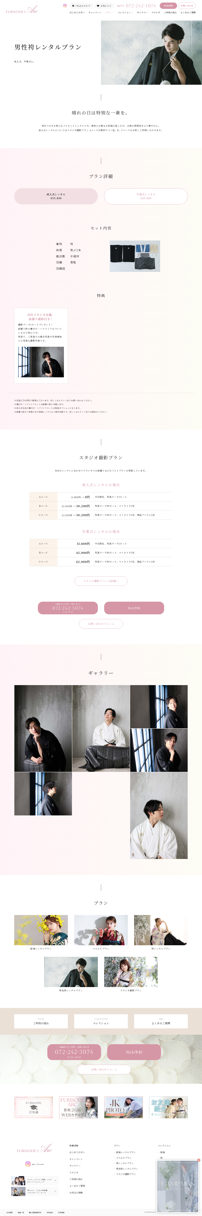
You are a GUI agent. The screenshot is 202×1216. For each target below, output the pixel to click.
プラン (108, 12)
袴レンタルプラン (125, 1163)
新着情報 (73, 1145)
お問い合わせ (187, 5)
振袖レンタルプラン (126, 1152)
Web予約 (168, 5)
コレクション (124, 12)
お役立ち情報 (76, 1192)
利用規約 (50, 1212)
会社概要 (9, 1212)
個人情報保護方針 (35, 1212)
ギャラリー (142, 12)
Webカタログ (83, 5)
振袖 (162, 1152)
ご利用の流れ (170, 12)
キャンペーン (95, 12)
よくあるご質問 (188, 12)
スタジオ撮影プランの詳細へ (101, 581)
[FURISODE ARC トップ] (22, 9)
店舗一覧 (21, 1212)
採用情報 (61, 1212)
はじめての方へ (77, 12)
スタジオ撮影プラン (126, 1174)
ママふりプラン (124, 1157)
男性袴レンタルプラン (127, 1168)
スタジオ (156, 12)
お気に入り (106, 5)
